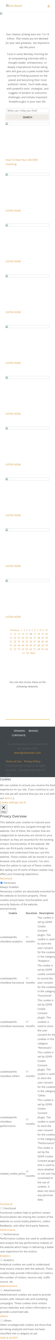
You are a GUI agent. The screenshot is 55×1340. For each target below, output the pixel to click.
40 (46, 641)
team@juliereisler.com (27, 752)
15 (27, 634)
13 (19, 634)
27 (34, 637)
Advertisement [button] (8, 1286)
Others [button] (4, 1316)
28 (38, 637)
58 (38, 649)
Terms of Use (13, 761)
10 (46, 630)
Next (32, 653)
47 (34, 645)
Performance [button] (7, 1230)
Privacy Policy (32, 761)
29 (42, 637)
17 (34, 634)
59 (42, 649)
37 (34, 641)
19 (42, 634)
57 (34, 649)
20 (46, 634)
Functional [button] (6, 1204)
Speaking (19, 730)
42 (15, 645)
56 (30, 649)
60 (46, 649)
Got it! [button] (22, 802)
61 (23, 653)
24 (23, 637)
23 (19, 637)
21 (11, 637)
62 (27, 653)
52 (15, 649)
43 (19, 645)
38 (38, 641)
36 (30, 641)
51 (11, 649)
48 (38, 645)
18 (38, 634)
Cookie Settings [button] (9, 802)
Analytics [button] (5, 1255)
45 (27, 645)
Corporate (19, 735)
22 (15, 637)
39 (42, 641)
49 (42, 645)
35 (27, 641)
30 (46, 637)
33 (19, 641)
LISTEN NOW (13, 210)
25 (27, 637)
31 (11, 641)
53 (19, 649)
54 (23, 649)
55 (27, 649)
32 (15, 641)
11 (11, 634)
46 (30, 645)
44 (23, 645)
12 (15, 634)
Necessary (10, 882)
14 (23, 634)
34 (23, 641)
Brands (33, 730)
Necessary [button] (6, 878)
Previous (14, 630)
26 (30, 637)
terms (8, 798)
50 (46, 645)
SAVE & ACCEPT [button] (9, 1337)
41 (11, 645)
